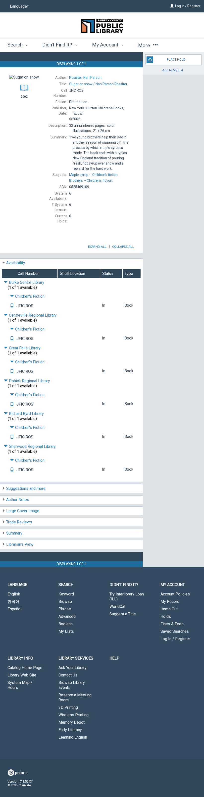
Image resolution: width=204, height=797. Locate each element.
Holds (165, 616)
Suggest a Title (122, 614)
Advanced (67, 616)
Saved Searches (174, 631)
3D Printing (68, 707)
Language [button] (17, 584)
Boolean (65, 624)
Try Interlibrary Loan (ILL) (126, 596)
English (13, 594)
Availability (15, 262)
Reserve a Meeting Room (75, 697)
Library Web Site (21, 675)
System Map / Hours (19, 685)
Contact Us (67, 675)
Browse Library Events (71, 685)
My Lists (66, 631)
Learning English (72, 737)
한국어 (13, 601)
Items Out (169, 609)
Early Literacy (70, 729)
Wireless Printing (73, 715)
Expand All (97, 247)
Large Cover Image (22, 510)
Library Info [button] (20, 658)
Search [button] (15, 45)
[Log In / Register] (172, 6)
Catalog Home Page (24, 667)
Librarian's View (19, 544)
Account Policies (175, 594)
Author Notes (17, 499)
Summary (14, 533)
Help (114, 658)
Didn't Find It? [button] (57, 45)
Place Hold (176, 59)
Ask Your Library (72, 667)
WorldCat (117, 606)
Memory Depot (71, 722)
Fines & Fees (172, 624)
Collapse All (123, 247)
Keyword (66, 594)
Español (14, 609)
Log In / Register (188, 6)
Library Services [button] (75, 658)
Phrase (64, 609)
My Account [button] (106, 45)
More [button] (144, 45)
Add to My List (172, 70)
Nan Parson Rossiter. (98, 84)
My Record (169, 601)
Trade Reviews (19, 522)
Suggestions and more (26, 488)
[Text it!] (12, 305)
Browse (65, 601)
